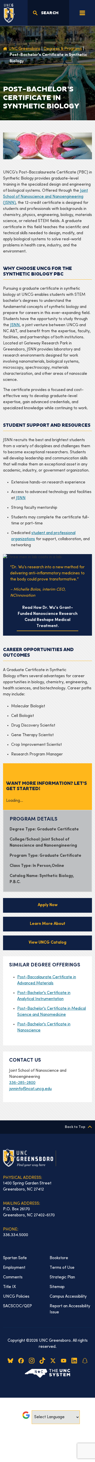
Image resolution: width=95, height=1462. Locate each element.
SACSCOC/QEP (17, 1306)
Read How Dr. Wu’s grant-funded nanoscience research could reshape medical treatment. (48, 617)
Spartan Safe (15, 1258)
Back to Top (75, 1127)
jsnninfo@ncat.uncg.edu (30, 1089)
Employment (14, 1268)
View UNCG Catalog (47, 943)
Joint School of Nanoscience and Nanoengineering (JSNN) (45, 197)
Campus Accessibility (68, 1297)
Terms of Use (62, 1268)
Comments (13, 1277)
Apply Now (48, 905)
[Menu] (82, 13)
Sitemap (57, 1287)
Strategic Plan (62, 1277)
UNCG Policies (16, 1297)
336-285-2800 (22, 1083)
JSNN (15, 325)
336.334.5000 (15, 1235)
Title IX (9, 1287)
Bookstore (59, 1258)
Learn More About (47, 924)
